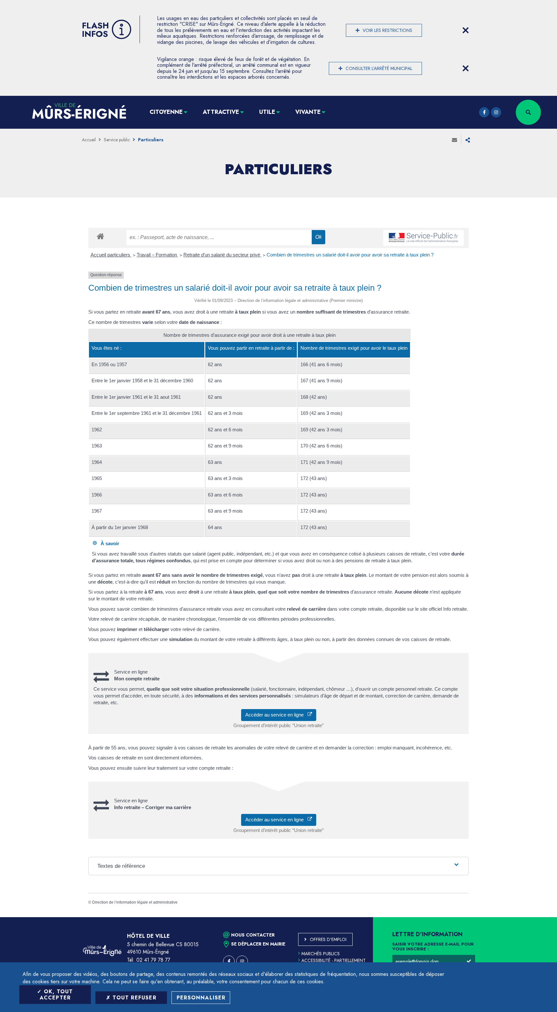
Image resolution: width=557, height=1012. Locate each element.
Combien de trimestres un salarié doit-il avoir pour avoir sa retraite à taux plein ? (350, 254)
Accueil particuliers (111, 254)
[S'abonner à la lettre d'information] (468, 961)
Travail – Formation (157, 254)
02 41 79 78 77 (153, 960)
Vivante (308, 112)
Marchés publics (320, 953)
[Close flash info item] (465, 30)
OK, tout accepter (56, 994)
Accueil (89, 139)
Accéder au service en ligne (276, 714)
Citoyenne (166, 112)
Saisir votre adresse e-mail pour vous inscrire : (433, 947)
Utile (267, 112)
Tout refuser (133, 997)
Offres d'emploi (328, 939)
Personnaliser (201, 997)
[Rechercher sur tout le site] (528, 112)
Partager (467, 140)
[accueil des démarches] (100, 236)
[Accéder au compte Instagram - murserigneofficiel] (496, 112)
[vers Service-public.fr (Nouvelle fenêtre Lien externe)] (423, 238)
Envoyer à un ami (454, 140)
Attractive (221, 112)
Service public (117, 139)
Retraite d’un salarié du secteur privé (222, 254)
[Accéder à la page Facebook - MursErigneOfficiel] (484, 112)
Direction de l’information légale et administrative (135, 902)
